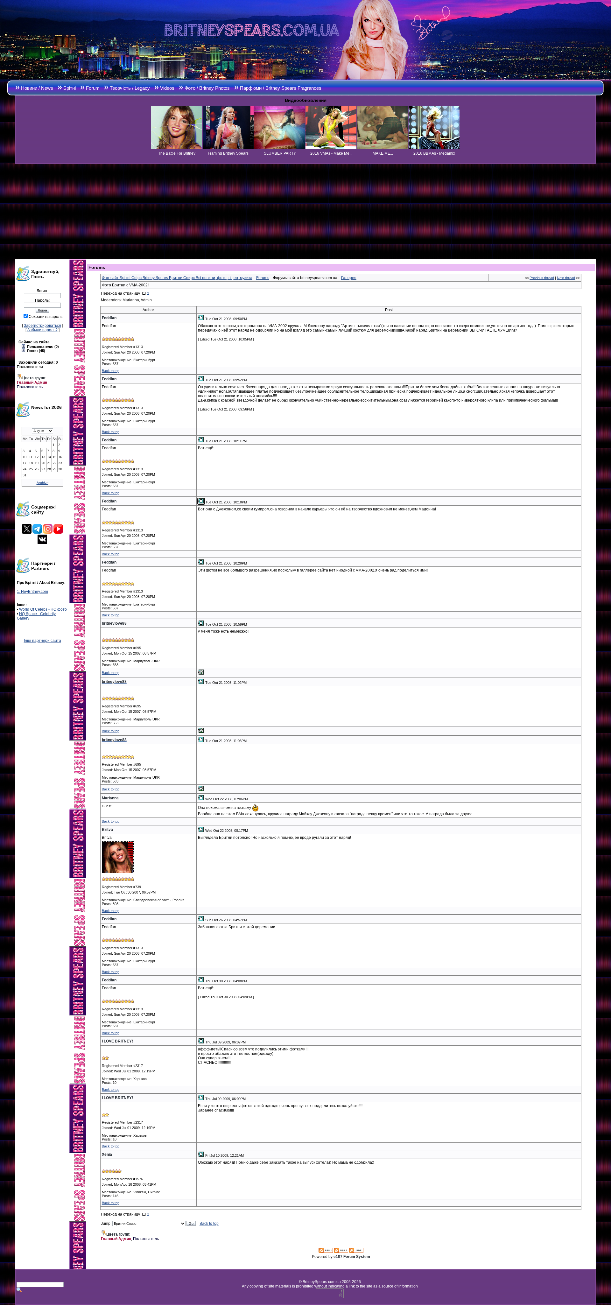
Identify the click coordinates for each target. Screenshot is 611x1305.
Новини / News (37, 88)
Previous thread (542, 278)
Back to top (110, 371)
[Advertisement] (305, 211)
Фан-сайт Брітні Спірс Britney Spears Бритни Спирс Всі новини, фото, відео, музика (177, 278)
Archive (42, 483)
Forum (93, 88)
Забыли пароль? (42, 330)
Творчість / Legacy (130, 88)
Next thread (566, 278)
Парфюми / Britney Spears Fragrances (280, 88)
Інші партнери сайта (42, 640)
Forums (262, 278)
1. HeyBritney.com (32, 591)
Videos (167, 88)
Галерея (348, 278)
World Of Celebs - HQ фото (43, 609)
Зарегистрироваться (42, 325)
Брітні (69, 88)
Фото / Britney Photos (207, 88)
